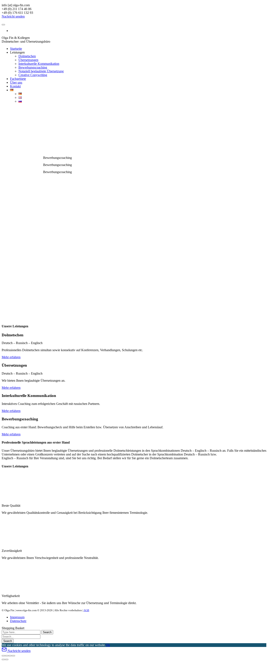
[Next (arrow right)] (6, 659)
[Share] (6, 655)
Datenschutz (18, 621)
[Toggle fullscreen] (10, 655)
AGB (86, 610)
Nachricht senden (13, 16)
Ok (108, 645)
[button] (4, 109)
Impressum (17, 617)
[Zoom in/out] (13, 655)
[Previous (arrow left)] (3, 659)
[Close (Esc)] (3, 655)
